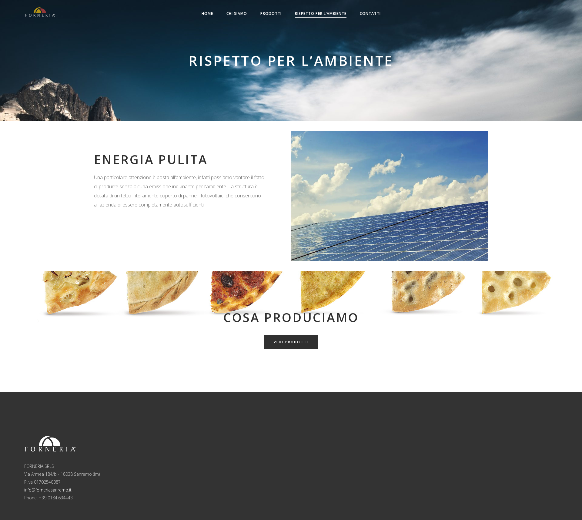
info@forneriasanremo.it (48, 490)
